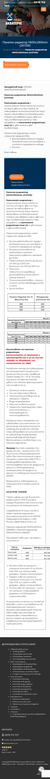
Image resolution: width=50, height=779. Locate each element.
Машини (14, 712)
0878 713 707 (12, 735)
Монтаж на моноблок (21, 686)
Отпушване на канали (21, 656)
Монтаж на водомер (21, 681)
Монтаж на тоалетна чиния (24, 694)
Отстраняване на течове (24, 659)
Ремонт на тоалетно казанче (25, 704)
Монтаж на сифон (20, 691)
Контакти (15, 709)
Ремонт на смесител (21, 702)
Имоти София (42, 764)
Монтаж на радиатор (22, 689)
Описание (16, 177)
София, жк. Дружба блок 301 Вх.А (17, 740)
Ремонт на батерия (21, 699)
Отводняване (18, 651)
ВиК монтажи (16, 677)
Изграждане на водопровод (24, 664)
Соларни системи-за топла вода (26, 674)
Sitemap (20, 764)
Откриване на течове (22, 654)
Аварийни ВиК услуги (19, 649)
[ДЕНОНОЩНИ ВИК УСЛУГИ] (13, 18)
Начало (6, 50)
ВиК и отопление (18, 662)
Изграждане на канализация (24, 669)
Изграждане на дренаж (22, 667)
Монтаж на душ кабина (22, 684)
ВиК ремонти (16, 697)
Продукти (17, 50)
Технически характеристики (20, 183)
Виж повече (10, 152)
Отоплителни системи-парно (25, 671)
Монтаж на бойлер (20, 679)
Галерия (14, 707)
